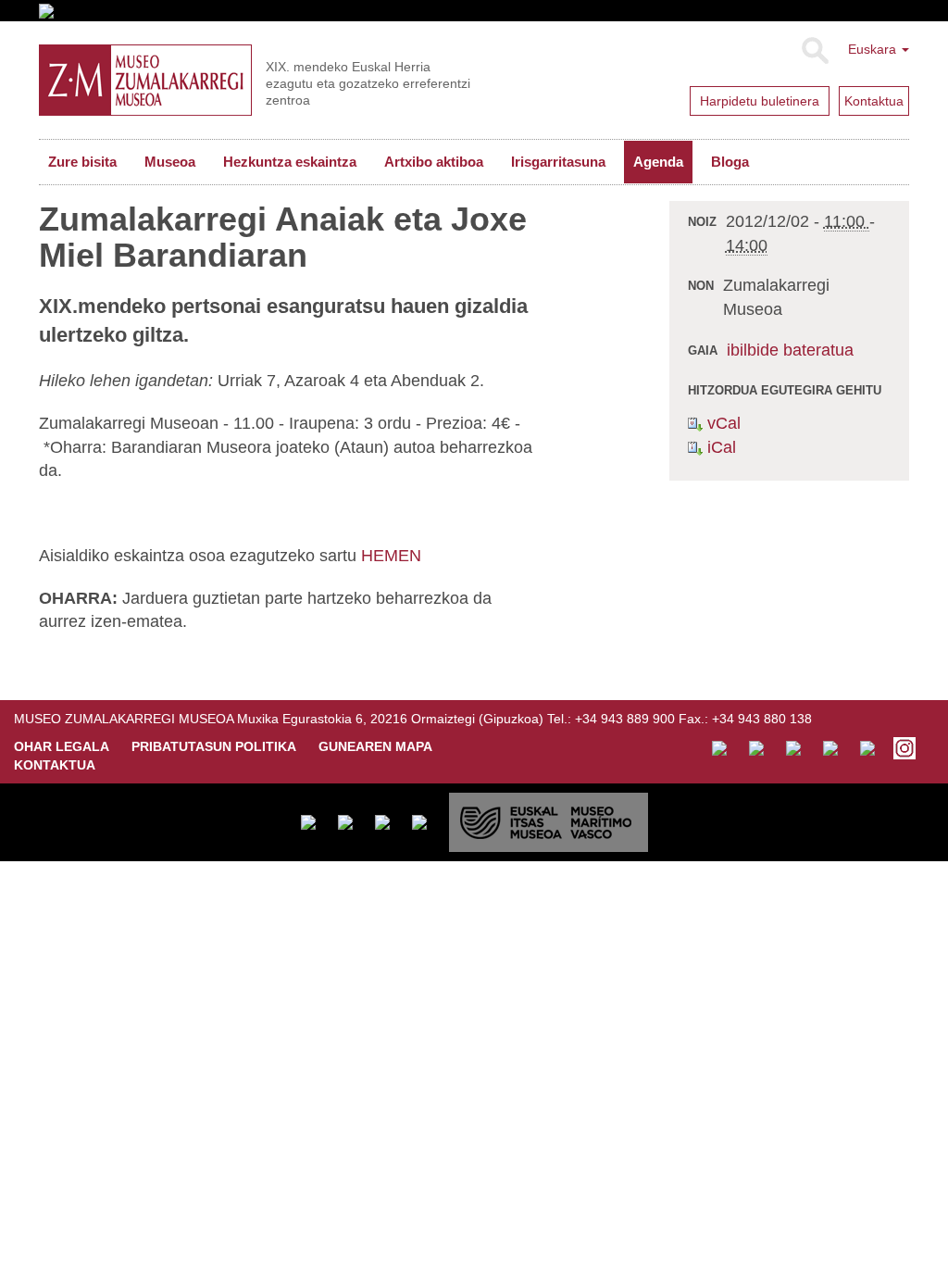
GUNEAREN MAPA (375, 746)
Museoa (169, 161)
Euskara (874, 49)
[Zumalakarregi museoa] (145, 80)
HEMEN (391, 555)
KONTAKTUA (54, 765)
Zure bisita (82, 161)
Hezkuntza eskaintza (289, 161)
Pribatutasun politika (213, 746)
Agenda (658, 161)
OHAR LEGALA (61, 746)
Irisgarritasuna (558, 161)
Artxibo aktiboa (433, 161)
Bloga (730, 161)
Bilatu (814, 51)
